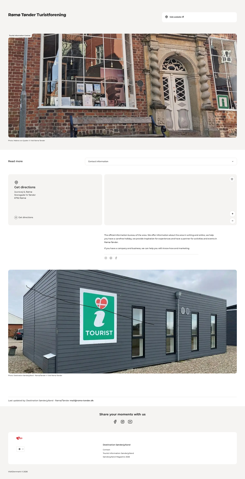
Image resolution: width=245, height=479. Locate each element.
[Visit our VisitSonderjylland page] (115, 421)
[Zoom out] (232, 221)
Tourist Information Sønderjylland (118, 453)
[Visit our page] (122, 421)
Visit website (175, 17)
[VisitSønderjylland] (24, 438)
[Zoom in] (232, 214)
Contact (106, 450)
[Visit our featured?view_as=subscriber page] (130, 421)
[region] (170, 199)
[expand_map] (232, 179)
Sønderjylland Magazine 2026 (116, 457)
